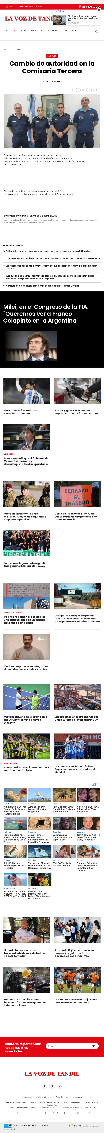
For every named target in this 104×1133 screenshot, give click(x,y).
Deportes (70, 30)
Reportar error (62, 1097)
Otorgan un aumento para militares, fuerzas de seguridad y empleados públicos (25, 516)
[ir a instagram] (60, 1086)
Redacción (27, 1097)
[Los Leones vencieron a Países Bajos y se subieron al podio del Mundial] (77, 746)
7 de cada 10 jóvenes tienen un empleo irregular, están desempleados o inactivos (74, 953)
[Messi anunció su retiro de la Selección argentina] (26, 391)
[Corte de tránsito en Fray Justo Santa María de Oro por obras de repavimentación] (77, 494)
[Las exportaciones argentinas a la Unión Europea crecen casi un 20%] (77, 697)
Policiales (37, 30)
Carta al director (43, 1097)
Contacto (77, 1097)
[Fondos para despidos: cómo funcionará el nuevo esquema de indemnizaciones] (26, 980)
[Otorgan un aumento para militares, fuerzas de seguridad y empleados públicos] (26, 494)
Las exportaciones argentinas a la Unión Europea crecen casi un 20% (77, 718)
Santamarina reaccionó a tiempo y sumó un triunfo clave (26, 769)
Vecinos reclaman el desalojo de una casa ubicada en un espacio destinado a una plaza (25, 619)
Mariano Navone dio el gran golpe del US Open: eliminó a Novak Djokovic (25, 719)
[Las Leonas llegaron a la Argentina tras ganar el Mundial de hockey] (26, 543)
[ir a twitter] (52, 1086)
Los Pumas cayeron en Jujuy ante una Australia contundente (76, 1001)
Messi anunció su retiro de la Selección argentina (22, 412)
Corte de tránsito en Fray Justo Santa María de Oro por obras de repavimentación (76, 516)
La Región (54, 30)
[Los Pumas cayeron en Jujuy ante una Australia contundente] (77, 980)
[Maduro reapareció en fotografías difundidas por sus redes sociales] (26, 647)
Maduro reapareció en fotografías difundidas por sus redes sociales (26, 668)
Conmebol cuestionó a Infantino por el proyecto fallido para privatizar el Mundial (53, 258)
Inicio (8, 30)
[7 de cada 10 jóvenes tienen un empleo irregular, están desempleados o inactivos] (77, 930)
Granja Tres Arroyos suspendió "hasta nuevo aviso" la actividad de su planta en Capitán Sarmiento (77, 618)
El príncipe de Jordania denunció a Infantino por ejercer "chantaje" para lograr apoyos (51, 267)
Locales (22, 30)
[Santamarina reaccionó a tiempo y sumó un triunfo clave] (26, 746)
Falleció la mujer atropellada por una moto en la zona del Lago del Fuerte (48, 251)
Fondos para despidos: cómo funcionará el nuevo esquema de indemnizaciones (25, 1002)
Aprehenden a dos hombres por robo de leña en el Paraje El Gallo (42, 285)
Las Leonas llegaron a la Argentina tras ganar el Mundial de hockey (26, 564)
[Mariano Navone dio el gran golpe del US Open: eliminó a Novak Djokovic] (26, 697)
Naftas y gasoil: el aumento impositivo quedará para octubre (76, 412)
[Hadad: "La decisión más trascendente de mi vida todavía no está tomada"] (26, 930)
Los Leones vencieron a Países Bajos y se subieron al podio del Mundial (75, 769)
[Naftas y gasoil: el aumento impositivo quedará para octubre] (77, 391)
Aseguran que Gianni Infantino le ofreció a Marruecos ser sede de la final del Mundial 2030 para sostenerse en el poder (50, 277)
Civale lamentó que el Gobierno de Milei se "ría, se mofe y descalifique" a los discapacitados (26, 461)
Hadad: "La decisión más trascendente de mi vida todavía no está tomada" (25, 953)
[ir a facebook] (44, 1086)
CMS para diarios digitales (88, 1126)
